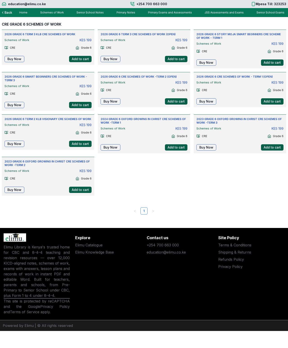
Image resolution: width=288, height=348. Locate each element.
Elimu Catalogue (89, 245)
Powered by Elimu (18, 325)
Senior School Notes (90, 12)
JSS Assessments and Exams (224, 12)
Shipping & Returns (234, 252)
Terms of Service (24, 312)
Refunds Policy (231, 259)
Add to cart (80, 59)
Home (23, 12)
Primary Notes (126, 12)
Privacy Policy (55, 306)
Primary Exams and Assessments (170, 12)
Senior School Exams (270, 12)
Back (8, 12)
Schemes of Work (52, 12)
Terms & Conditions (234, 245)
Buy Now (14, 59)
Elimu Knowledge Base (94, 252)
